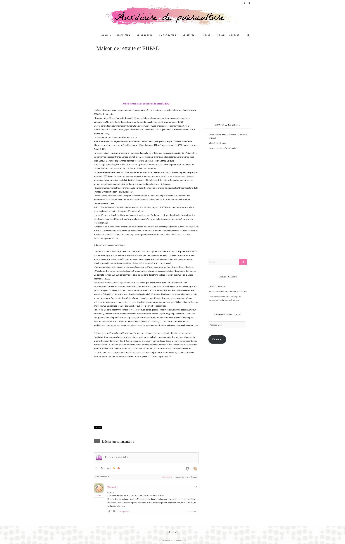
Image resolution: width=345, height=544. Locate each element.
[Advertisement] (146, 76)
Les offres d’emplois (228, 148)
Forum (221, 35)
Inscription (122, 35)
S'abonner (217, 339)
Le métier (189, 35)
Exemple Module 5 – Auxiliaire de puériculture (228, 291)
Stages (223, 143)
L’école (206, 35)
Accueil (106, 35)
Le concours (145, 35)
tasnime (212, 148)
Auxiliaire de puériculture (176, 540)
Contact (234, 35)
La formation (167, 35)
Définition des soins (217, 286)
